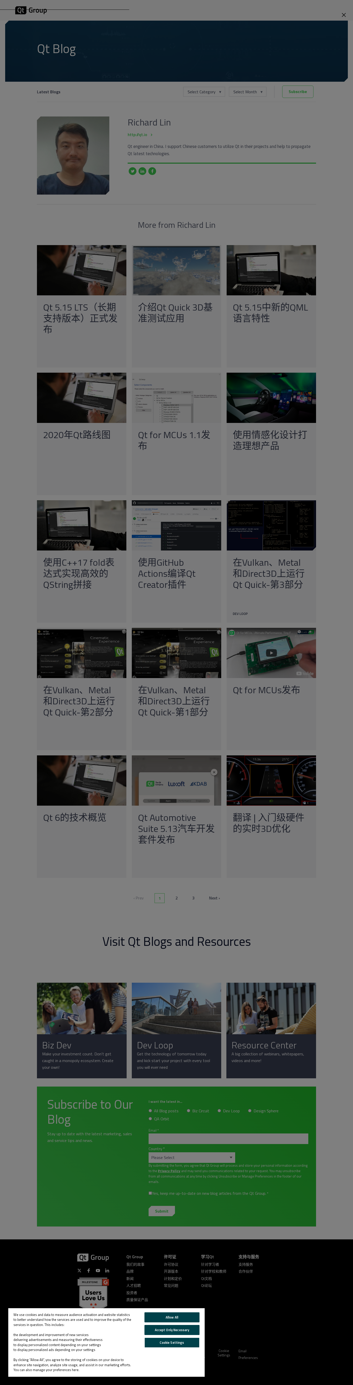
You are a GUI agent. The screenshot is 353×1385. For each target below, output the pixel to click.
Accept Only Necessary (172, 1329)
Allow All (172, 1317)
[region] (106, 1342)
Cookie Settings (172, 1342)
